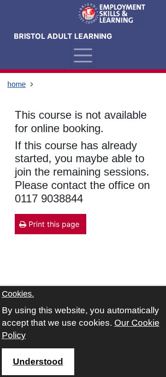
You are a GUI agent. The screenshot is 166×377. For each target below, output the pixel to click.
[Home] (110, 14)
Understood (38, 361)
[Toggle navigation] (83, 55)
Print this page (52, 224)
